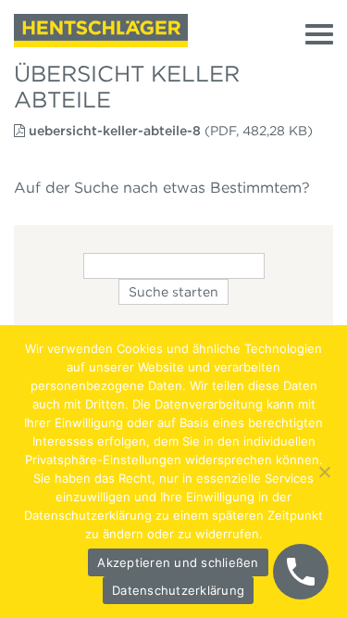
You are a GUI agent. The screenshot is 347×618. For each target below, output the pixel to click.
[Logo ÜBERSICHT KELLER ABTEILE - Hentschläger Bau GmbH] (101, 30)
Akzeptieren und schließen (177, 562)
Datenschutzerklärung (178, 590)
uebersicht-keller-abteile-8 (115, 130)
